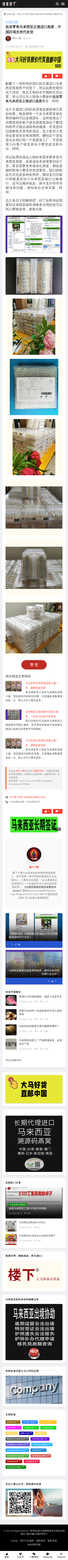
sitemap (14, 1541)
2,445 (45, 1049)
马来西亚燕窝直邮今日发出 (32, 1222)
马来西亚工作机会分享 (18, 1444)
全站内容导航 (34, 1544)
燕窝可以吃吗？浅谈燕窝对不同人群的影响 (40, 1012)
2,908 (45, 1031)
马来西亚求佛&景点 (42, 1444)
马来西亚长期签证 (16, 1467)
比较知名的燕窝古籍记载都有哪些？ (39, 1026)
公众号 (20, 1557)
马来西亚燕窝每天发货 (35, 797)
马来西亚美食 (31, 1461)
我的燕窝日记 (13, 1427)
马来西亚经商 (14, 1461)
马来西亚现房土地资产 (17, 1456)
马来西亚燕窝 (17, 802)
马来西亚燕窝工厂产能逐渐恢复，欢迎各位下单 (40, 1042)
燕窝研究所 (38, 771)
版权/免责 (52, 1541)
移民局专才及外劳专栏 (17, 1439)
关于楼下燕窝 (28, 14)
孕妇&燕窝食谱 (47, 1422)
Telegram (61, 1557)
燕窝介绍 (11, 1433)
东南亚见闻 (13, 1422)
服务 (7, 1557)
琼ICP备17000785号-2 (36, 1534)
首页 (19, 14)
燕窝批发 (41, 1433)
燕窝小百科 (26, 1433)
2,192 (45, 1019)
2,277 (45, 1002)
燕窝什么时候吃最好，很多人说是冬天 (40, 996)
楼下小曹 (16, 38)
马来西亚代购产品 (40, 1439)
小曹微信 (34, 1557)
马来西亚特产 (33, 802)
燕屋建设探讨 (31, 1427)
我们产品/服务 (27, 1541)
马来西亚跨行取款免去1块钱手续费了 (37, 1236)
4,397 (28, 38)
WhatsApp (47, 1557)
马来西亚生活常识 (41, 1456)
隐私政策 (40, 1541)
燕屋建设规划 (48, 1427)
